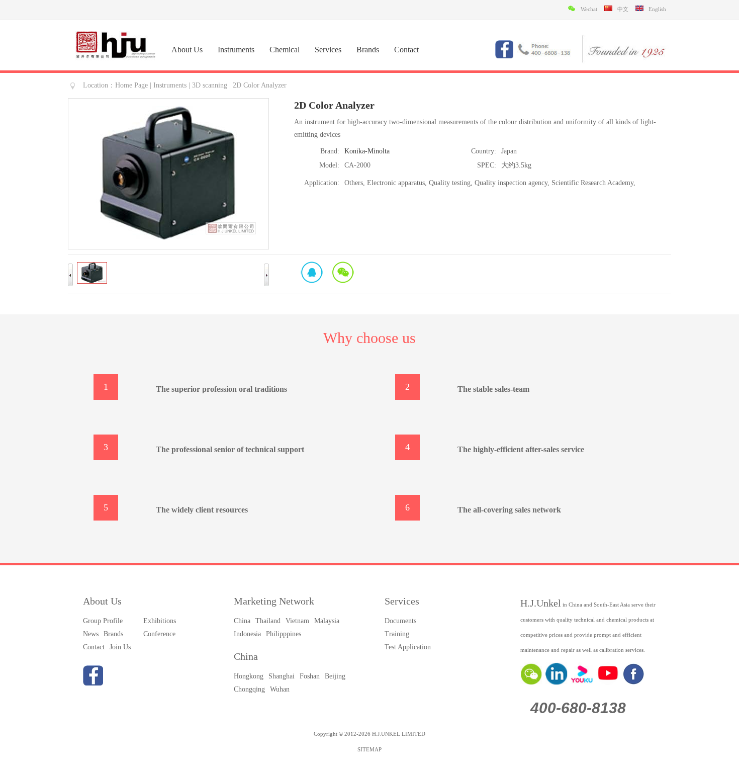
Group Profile (103, 621)
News (91, 634)
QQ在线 (311, 272)
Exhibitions (159, 621)
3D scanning (209, 85)
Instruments (236, 49)
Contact (406, 49)
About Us (187, 49)
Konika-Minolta (367, 151)
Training (397, 634)
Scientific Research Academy (592, 183)
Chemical (284, 49)
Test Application (408, 647)
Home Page (131, 85)
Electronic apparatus (396, 183)
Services (328, 49)
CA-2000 (357, 165)
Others (353, 183)
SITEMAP (369, 749)
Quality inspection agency (511, 183)
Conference (159, 634)
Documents (400, 621)
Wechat (342, 272)
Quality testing (450, 183)
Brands (367, 49)
